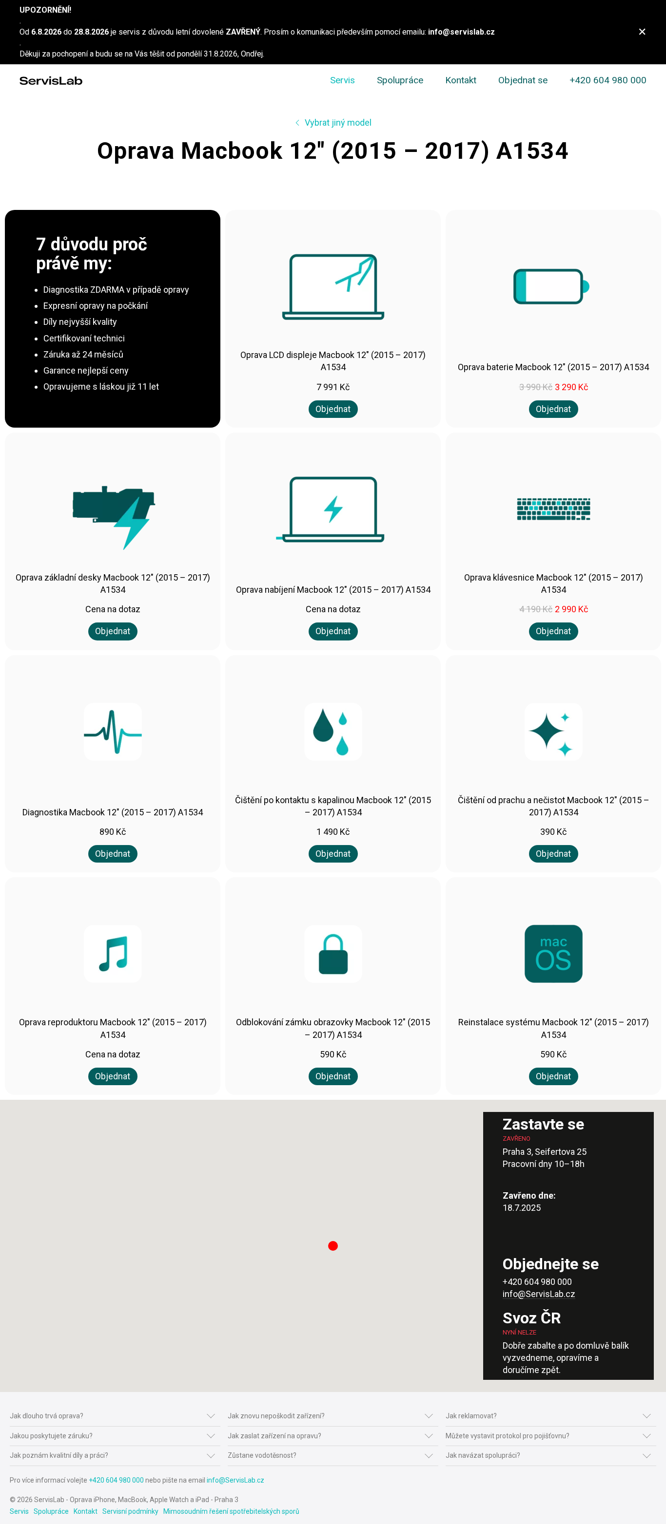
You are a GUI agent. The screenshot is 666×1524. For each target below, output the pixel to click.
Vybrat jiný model (337, 122)
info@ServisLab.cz (539, 1294)
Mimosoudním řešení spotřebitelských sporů (231, 1511)
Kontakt (460, 80)
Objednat (333, 409)
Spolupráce (400, 80)
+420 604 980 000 (607, 80)
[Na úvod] (51, 80)
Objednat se (523, 80)
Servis (342, 80)
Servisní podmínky (130, 1511)
